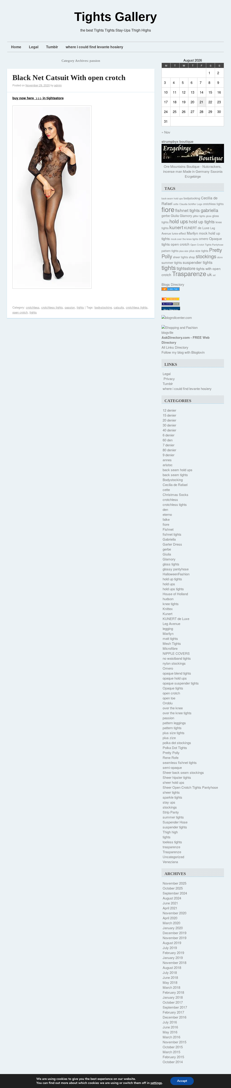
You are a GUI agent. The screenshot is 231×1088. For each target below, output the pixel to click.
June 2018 (170, 977)
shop (192, 257)
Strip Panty (171, 812)
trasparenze (171, 846)
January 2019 (173, 957)
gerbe (166, 215)
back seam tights (175, 474)
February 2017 (173, 1012)
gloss (208, 216)
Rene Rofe (170, 757)
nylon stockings (174, 663)
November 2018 (174, 962)
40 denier (169, 430)
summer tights (172, 262)
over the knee (173, 707)
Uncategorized (173, 856)
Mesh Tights (172, 643)
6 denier (168, 435)
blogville (167, 332)
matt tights (170, 638)
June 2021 (170, 903)
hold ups (178, 221)
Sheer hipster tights (177, 777)
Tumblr (52, 46)
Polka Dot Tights (175, 747)
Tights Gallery (115, 17)
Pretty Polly (171, 752)
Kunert (167, 613)
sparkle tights (172, 797)
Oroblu (168, 703)
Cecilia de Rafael (175, 484)
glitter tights (199, 216)
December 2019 (174, 932)
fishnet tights (187, 210)
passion (70, 307)
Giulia (175, 215)
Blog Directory (171, 309)
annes (167, 459)
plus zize (169, 737)
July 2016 (170, 1022)
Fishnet (168, 529)
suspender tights (198, 262)
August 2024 (172, 898)
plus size (183, 251)
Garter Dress (172, 544)
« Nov (166, 132)
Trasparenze (189, 273)
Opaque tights (173, 688)
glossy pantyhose (176, 569)
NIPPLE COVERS (176, 653)
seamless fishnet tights (180, 762)
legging (168, 628)
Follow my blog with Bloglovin (183, 352)
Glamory (186, 215)
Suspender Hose (175, 822)
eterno (167, 514)
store (220, 257)
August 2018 (172, 967)
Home (16, 46)
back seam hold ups (172, 198)
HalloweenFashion (176, 574)
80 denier (169, 449)
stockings (206, 256)
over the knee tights (177, 712)
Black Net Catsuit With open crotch (68, 78)
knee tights (171, 603)
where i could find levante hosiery (94, 46)
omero (203, 238)
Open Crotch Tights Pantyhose (206, 244)
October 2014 (173, 1061)
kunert (176, 227)
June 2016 (170, 1027)
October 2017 (173, 1002)
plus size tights (198, 251)
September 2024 (175, 893)
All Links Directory (175, 347)
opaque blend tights (177, 673)
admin (58, 85)
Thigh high (170, 832)
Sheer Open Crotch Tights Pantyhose (190, 787)
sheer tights (180, 257)
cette (175, 204)
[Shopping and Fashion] (180, 327)
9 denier (168, 454)
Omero (168, 668)
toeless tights (172, 841)
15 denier (169, 415)
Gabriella (169, 539)
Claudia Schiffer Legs (190, 204)
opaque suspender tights (181, 683)
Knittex (168, 608)
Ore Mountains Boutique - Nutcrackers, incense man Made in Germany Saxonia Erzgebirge (192, 171)
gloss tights (171, 564)
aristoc (168, 464)
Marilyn (192, 233)
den (165, 509)
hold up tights (202, 221)
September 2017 (175, 1007)
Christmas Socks (175, 494)
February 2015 (173, 1056)
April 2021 (170, 908)
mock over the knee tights (184, 239)
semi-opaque (172, 767)
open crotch (20, 312)
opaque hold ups (175, 678)
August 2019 (172, 942)
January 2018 (173, 997)
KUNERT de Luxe (196, 228)
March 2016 (171, 1037)
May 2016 (170, 1032)
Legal (33, 46)
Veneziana (170, 861)
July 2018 (170, 972)
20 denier (169, 420)
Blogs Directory (173, 284)
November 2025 (174, 883)
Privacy (169, 378)
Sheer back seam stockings (183, 772)
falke (166, 519)
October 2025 (173, 888)
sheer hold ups (173, 782)
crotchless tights (52, 307)
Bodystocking (173, 479)
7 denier (168, 445)
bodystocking (103, 307)
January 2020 (173, 927)
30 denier (169, 425)
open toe (169, 698)
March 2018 (171, 987)
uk (209, 274)
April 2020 (170, 917)
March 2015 (171, 1051)
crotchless (32, 307)
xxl (214, 275)
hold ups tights (173, 588)
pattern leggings (174, 722)
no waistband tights (177, 658)
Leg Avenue (171, 623)
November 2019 (174, 937)
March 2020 (171, 922)
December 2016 (174, 1017)
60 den (168, 440)
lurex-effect (179, 233)
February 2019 (173, 952)
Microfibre (170, 648)
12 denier (169, 410)
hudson (168, 598)
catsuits (119, 307)
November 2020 (174, 913)
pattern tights (170, 251)
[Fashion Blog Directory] (171, 289)
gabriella (209, 210)
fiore (168, 209)
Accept (182, 1081)
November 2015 (174, 1042)
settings (156, 1083)
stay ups (169, 802)
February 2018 (173, 992)
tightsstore (186, 268)
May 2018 (170, 982)
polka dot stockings (177, 742)
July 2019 (170, 947)
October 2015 (173, 1046)
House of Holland (175, 593)
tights (80, 307)
